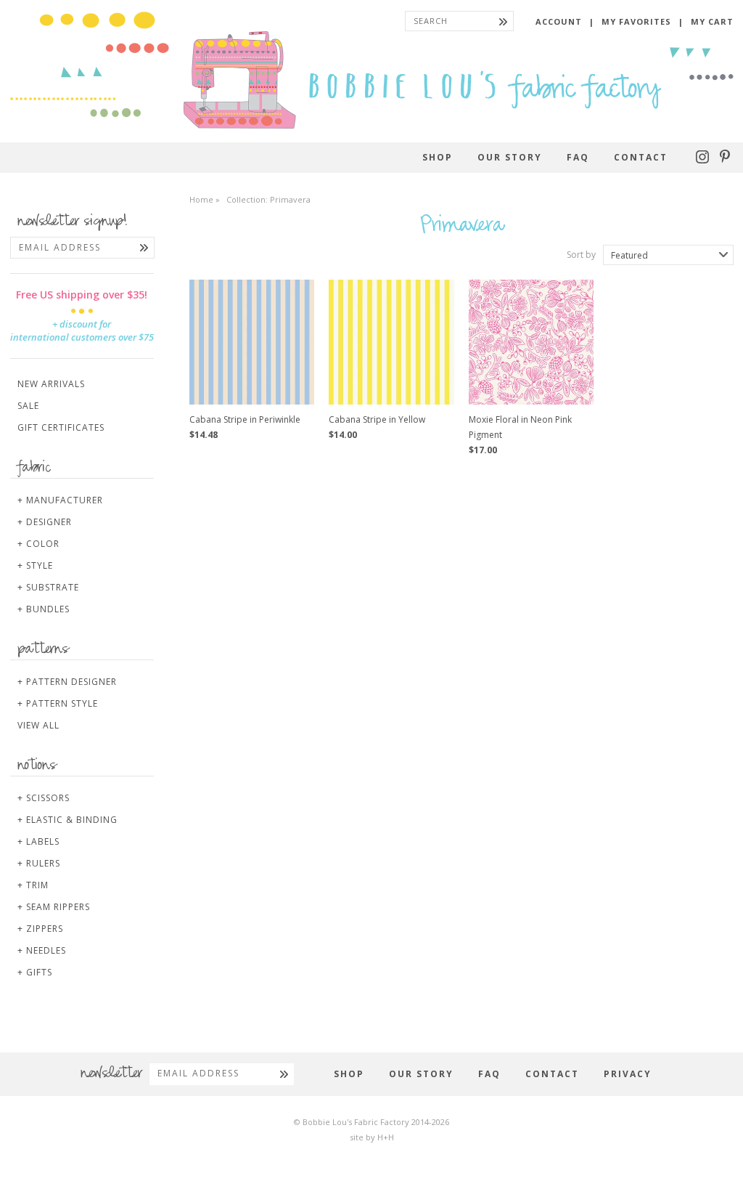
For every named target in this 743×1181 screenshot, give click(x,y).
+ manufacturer (60, 500)
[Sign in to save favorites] (292, 298)
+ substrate (48, 587)
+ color (38, 543)
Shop (437, 157)
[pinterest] (725, 160)
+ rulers (38, 863)
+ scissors (43, 798)
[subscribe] (144, 248)
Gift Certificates (60, 427)
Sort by (581, 255)
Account (558, 21)
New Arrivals (51, 384)
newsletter (111, 1074)
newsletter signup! (72, 222)
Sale (28, 405)
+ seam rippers (53, 907)
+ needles (41, 950)
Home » (204, 199)
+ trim (33, 885)
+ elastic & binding (67, 819)
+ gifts (34, 972)
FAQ (578, 157)
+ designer (44, 522)
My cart (712, 21)
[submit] (503, 21)
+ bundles (43, 609)
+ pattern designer (67, 681)
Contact (641, 157)
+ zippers (40, 928)
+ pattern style (57, 703)
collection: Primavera (268, 199)
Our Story (509, 157)
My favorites (636, 21)
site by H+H (372, 1137)
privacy (628, 1074)
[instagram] (704, 160)
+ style (35, 565)
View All (38, 725)
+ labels (38, 841)
